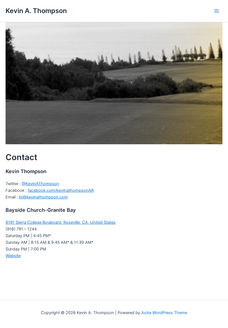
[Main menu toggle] (216, 11)
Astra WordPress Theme (164, 312)
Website (13, 255)
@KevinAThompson (40, 183)
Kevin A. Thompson (36, 11)
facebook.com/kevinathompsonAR (61, 190)
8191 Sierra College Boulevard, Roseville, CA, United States (61, 222)
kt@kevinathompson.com (43, 197)
